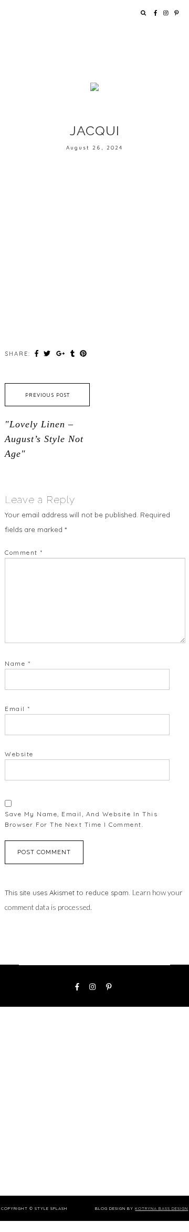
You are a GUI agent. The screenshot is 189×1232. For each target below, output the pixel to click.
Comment (24, 552)
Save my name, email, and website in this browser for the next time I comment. (81, 819)
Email (17, 709)
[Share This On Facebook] (38, 353)
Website (19, 754)
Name (17, 663)
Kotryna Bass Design (161, 1208)
